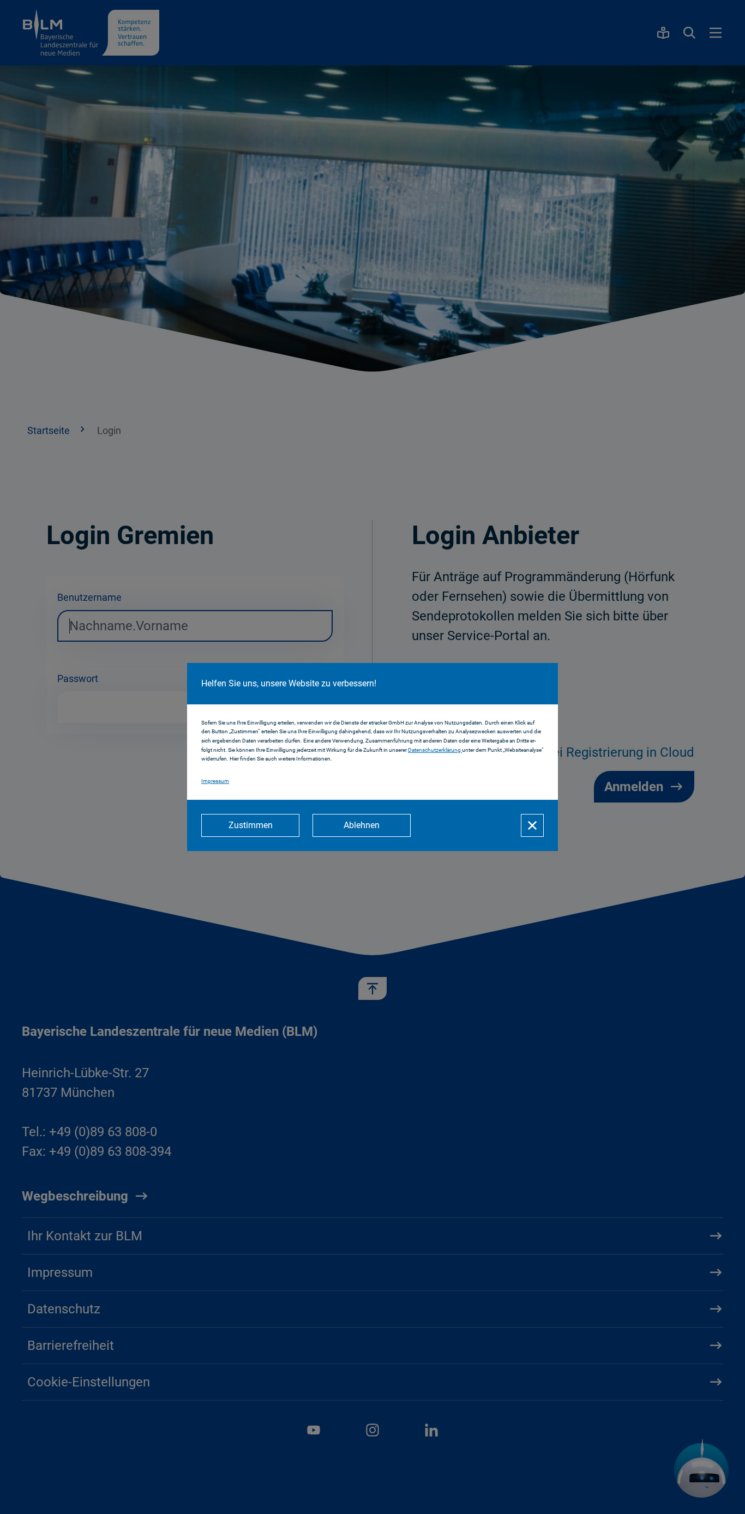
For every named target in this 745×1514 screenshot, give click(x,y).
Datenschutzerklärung (435, 749)
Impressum (215, 781)
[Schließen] (532, 825)
